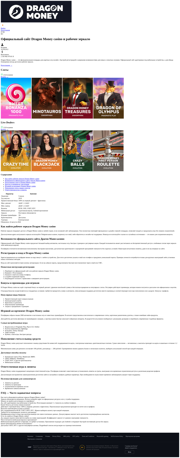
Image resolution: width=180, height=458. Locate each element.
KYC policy (76, 436)
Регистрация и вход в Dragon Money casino (20, 182)
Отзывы (47, 436)
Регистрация (5, 30)
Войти (3, 28)
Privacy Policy (56, 436)
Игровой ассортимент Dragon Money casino (20, 186)
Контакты (30, 436)
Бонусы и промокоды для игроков (17, 184)
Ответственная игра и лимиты (16, 190)
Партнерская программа (133, 436)
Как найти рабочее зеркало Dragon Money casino (22, 179)
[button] (90, 397)
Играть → (4, 77)
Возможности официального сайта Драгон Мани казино (25, 180)
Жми (129, 452)
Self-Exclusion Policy (117, 436)
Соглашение (39, 436)
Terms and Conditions (88, 436)
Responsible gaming (102, 436)
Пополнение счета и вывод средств (17, 188)
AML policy (66, 436)
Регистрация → (6, 65)
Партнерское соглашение (35, 439)
